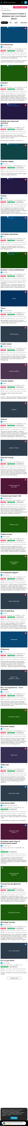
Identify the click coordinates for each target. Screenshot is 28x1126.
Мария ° (5, 85)
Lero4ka (5, 198)
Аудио (16, 22)
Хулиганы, (7, 429)
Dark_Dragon (6, 963)
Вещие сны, (25, 736)
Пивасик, (5, 346)
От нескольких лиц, (10, 970)
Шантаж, (25, 775)
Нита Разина (6, 536)
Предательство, (9, 206)
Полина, (5, 805)
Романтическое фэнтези (11, 657)
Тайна (4, 383)
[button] (24, 1123)
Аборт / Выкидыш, (9, 582)
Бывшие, (22, 93)
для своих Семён (12, 805)
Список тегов (4, 8)
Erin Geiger (6, 728)
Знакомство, (12, 467)
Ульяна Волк (6, 575)
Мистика (25, 930)
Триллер (7, 278)
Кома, (24, 318)
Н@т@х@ (5, 125)
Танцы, (6, 391)
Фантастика (8, 316)
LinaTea (5, 613)
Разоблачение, (17, 736)
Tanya (4, 651)
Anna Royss (6, 691)
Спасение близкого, (10, 894)
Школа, (26, 206)
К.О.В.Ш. (5, 163)
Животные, (23, 354)
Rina (4, 236)
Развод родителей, (10, 171)
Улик (10, 346)
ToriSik (5, 421)
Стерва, (7, 467)
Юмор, (21, 775)
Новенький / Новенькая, (11, 54)
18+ (11, 22)
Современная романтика (12, 169)
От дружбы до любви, (14, 391)
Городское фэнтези (10, 930)
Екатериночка (7, 924)
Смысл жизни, (19, 318)
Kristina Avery (6, 845)
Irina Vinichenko (7, 310)
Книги (2, 7)
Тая (4, 460)
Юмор (7, 352)
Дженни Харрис (7, 47)
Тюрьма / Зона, (9, 133)
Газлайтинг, (22, 621)
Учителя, (7, 659)
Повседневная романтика (12, 52)
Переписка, (8, 244)
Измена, (17, 93)
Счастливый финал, (23, 54)
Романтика (8, 131)
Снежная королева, (21, 894)
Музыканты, (8, 544)
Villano (5, 886)
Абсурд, (7, 354)
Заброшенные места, (21, 932)
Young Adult (22, 542)
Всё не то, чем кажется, (19, 133)
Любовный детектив (17, 131)
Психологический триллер (19, 316)
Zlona (4, 767)
